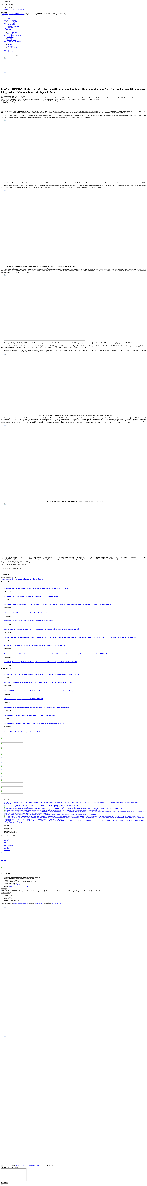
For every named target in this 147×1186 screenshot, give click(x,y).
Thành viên (7, 842)
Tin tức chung (11, 24)
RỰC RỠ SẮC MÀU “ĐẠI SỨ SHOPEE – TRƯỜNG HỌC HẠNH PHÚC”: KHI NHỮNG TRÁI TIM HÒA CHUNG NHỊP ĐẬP (42, 629)
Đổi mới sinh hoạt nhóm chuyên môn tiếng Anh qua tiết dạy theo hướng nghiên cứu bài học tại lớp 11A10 (34, 645)
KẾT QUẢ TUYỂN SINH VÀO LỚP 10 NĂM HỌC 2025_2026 (60, 805)
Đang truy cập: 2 (5, 892)
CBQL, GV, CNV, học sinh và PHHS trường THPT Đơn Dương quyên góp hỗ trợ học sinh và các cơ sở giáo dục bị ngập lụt (39, 690)
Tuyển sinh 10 (11, 46)
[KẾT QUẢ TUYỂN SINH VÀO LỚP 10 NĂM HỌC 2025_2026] (23, 805)
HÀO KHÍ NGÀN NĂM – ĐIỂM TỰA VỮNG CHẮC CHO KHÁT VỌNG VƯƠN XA (29, 621)
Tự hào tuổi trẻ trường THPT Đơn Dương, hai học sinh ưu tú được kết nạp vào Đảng (74, 807)
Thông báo (10, 27)
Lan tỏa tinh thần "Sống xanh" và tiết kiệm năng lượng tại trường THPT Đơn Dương (74, 814)
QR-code (3, 889)
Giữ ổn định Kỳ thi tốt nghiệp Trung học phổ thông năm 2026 (22, 731)
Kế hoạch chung (11, 30)
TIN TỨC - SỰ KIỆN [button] (10, 23)
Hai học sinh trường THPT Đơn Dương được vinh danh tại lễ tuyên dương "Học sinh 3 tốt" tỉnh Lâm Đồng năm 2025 (38, 682)
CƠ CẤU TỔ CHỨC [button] (10, 20)
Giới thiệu (6, 839)
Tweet (2, 570)
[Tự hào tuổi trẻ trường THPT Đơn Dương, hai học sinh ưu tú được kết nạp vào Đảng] (27, 807)
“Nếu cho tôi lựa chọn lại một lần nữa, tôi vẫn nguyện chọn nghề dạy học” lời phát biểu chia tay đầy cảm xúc (93, 808)
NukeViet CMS (39, 903)
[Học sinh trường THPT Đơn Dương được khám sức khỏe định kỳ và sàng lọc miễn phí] (28, 810)
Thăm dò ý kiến (8, 845)
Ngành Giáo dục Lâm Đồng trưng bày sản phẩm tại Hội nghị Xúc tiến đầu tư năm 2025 (29, 715)
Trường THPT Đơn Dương (20, 903)
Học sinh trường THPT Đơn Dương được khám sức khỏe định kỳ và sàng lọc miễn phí (76, 810)
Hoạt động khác (11, 40)
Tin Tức (6, 840)
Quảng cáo (7, 847)
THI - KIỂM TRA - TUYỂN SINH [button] (14, 41)
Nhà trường (10, 37)
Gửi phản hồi (4, 1182)
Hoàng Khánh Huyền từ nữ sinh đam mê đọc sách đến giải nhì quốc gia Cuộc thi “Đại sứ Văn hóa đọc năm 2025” (37, 707)
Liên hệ (6, 843)
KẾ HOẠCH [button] (8, 29)
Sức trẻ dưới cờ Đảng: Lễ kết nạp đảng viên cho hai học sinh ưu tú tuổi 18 (25, 612)
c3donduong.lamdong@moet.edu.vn (14, 9)
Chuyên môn (10, 38)
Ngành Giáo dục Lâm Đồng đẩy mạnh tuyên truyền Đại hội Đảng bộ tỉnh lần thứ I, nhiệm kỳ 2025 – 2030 (34, 723)
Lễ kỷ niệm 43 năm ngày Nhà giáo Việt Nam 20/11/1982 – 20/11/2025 (23, 699)
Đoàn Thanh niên (12, 32)
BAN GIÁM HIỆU (12, 21)
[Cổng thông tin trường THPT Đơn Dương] (13, 14)
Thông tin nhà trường (13, 26)
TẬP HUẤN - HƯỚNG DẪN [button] (12, 35)
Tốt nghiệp (10, 44)
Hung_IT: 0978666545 (57, 903)
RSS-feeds (7, 850)
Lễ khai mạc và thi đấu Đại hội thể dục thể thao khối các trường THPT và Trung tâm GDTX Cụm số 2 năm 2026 (36, 588)
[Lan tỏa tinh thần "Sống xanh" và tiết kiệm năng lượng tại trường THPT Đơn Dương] (27, 814)
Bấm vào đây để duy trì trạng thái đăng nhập (28, 1165)
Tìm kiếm (6, 848)
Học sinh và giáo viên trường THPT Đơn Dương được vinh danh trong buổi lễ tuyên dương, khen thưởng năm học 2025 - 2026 (40, 662)
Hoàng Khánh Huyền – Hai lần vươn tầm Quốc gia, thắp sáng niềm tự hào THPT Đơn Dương (31, 596)
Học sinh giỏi (11, 43)
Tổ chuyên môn (11, 34)
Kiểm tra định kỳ (12, 47)
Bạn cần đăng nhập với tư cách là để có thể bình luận (22, 579)
